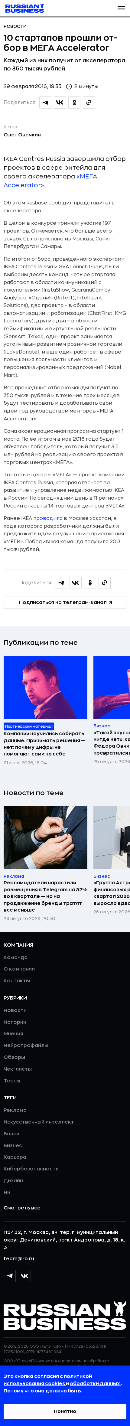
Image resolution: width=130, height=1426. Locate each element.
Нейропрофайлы (26, 1045)
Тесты (12, 1080)
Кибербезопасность (31, 1169)
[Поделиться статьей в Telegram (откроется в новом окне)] (45, 102)
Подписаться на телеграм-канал (63, 602)
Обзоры (14, 1057)
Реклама (15, 1110)
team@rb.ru (19, 1258)
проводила (48, 518)
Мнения (13, 1033)
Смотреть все (22, 1208)
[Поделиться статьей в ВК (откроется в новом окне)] (60, 102)
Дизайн (13, 1180)
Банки (11, 1133)
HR (7, 1192)
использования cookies (35, 1383)
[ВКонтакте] (25, 1276)
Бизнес (13, 1145)
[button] (121, 8)
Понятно (65, 1411)
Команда (16, 957)
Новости (15, 26)
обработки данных (95, 1383)
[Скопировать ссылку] (89, 102)
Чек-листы (18, 1069)
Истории (15, 1022)
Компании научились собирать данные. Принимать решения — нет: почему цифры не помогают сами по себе (45, 743)
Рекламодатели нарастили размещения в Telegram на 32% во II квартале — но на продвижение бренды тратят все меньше (45, 896)
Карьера (15, 1157)
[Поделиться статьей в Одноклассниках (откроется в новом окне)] (74, 102)
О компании (19, 969)
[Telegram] (10, 1276)
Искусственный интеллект (39, 1122)
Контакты (17, 980)
